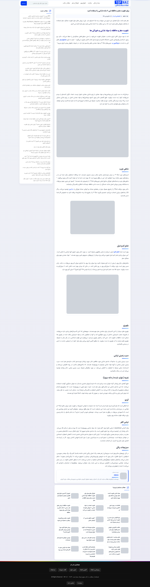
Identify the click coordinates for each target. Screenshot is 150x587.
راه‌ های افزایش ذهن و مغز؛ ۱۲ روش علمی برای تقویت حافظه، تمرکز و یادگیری (37, 125)
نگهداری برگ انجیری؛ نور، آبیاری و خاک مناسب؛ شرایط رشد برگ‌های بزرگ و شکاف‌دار (37, 108)
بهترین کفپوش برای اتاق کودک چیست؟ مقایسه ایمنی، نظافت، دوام (36, 114)
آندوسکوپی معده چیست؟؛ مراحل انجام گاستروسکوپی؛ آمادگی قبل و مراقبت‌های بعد (37, 47)
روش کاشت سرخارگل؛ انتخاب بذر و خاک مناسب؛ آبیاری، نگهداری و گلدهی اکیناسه (36, 97)
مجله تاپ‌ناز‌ (122, 3)
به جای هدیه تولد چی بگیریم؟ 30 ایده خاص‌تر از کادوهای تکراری (38, 142)
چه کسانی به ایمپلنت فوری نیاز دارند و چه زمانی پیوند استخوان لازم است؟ (37, 28)
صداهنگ (53, 570)
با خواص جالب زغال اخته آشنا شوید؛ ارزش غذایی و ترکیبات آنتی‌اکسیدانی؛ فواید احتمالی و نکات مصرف (37, 69)
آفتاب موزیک (62, 570)
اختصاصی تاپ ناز (116, 16)
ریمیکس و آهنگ (95, 570)
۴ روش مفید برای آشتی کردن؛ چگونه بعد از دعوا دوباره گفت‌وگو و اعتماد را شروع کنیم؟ (36, 120)
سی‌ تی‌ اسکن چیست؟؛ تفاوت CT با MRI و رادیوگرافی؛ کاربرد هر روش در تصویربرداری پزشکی (37, 52)
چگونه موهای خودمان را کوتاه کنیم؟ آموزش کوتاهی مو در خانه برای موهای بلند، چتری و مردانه (36, 151)
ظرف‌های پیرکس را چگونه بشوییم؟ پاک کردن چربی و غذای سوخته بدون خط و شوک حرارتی (37, 174)
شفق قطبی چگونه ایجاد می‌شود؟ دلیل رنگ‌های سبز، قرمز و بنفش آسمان (36, 80)
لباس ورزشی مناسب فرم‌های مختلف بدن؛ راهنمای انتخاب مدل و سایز (36, 86)
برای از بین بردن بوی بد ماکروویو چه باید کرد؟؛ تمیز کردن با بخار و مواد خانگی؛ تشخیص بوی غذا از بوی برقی (36, 157)
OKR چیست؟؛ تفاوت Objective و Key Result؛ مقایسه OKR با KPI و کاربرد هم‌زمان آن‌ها (36, 22)
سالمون (71, 189)
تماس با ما (71, 583)
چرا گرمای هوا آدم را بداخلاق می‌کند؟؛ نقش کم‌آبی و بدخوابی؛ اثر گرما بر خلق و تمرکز (37, 34)
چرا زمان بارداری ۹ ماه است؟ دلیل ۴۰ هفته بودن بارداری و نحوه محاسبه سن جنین (36, 64)
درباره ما (80, 583)
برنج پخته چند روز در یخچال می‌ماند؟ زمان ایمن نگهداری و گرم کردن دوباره (38, 163)
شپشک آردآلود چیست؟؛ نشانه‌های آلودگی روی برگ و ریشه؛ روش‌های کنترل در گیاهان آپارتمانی (37, 103)
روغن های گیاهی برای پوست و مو (42, 147)
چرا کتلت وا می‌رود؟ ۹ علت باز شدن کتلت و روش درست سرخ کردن (36, 168)
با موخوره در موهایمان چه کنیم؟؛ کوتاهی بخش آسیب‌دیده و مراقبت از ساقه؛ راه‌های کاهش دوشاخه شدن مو (36, 40)
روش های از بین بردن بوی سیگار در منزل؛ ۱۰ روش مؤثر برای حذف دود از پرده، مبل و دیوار (36, 179)
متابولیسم (63, 40)
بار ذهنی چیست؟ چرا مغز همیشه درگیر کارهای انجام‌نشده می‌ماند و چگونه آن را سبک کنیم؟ (38, 136)
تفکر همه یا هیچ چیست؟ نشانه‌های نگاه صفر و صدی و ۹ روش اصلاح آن (36, 131)
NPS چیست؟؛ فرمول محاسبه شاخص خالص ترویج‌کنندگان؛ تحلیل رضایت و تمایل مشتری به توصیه (36, 17)
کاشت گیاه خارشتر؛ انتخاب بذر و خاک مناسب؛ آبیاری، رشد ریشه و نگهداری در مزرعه (36, 92)
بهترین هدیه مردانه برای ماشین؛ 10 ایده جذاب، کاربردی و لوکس (36, 58)
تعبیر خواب (73, 570)
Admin (116, 475)
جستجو (24, 3)
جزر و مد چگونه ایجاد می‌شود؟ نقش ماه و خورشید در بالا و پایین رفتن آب (37, 75)
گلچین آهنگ (83, 570)
